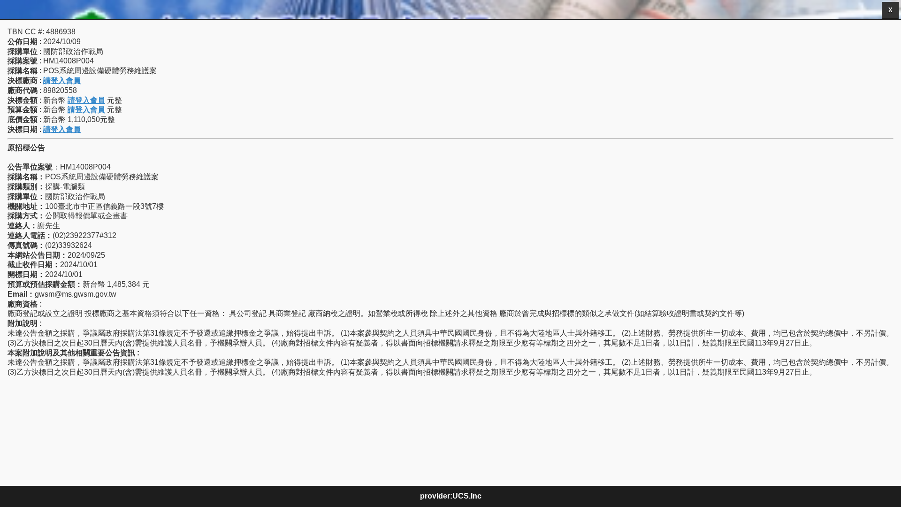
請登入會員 (62, 80)
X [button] (890, 10)
